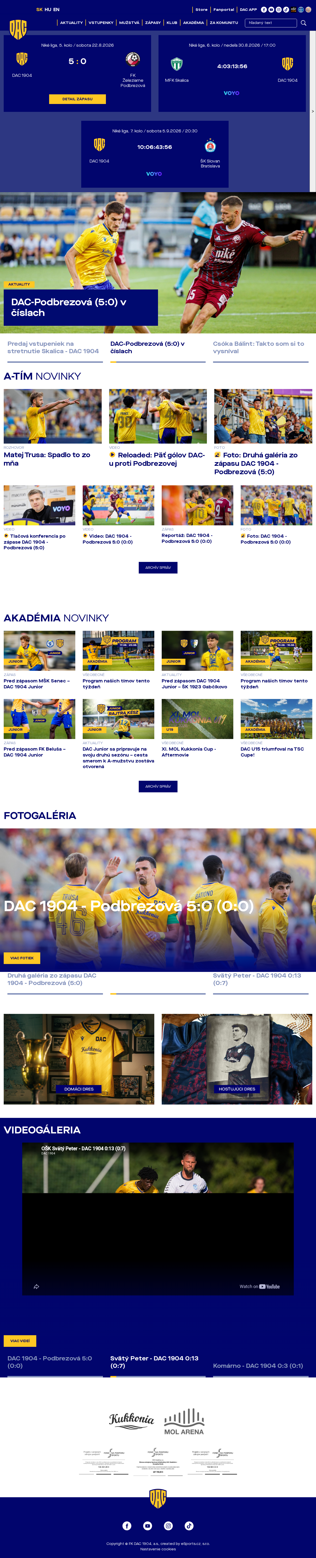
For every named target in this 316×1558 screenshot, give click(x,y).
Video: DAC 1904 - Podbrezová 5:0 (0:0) (108, 539)
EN (56, 10)
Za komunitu (224, 22)
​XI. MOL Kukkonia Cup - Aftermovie (189, 752)
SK (39, 10)
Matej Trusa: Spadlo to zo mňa (47, 459)
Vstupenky (101, 22)
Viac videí (20, 1341)
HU (48, 10)
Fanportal (224, 10)
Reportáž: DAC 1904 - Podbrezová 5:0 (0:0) (187, 538)
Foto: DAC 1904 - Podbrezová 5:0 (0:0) (266, 539)
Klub (172, 22)
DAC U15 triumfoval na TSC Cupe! (272, 752)
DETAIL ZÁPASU (77, 99)
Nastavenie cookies (158, 1549)
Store (202, 10)
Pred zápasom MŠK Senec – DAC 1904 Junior (37, 684)
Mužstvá (129, 22)
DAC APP (248, 10)
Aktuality (71, 22)
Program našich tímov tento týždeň (116, 684)
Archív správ (158, 567)
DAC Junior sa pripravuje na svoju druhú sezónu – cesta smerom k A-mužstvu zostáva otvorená (118, 758)
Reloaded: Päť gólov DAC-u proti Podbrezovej (157, 459)
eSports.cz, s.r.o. (195, 1543)
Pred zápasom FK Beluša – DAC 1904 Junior (35, 752)
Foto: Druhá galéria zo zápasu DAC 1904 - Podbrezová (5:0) (256, 463)
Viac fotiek (22, 958)
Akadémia (193, 22)
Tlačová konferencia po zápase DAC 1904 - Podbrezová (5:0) (34, 542)
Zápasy (153, 22)
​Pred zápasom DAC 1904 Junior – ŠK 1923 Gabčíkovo (194, 684)
